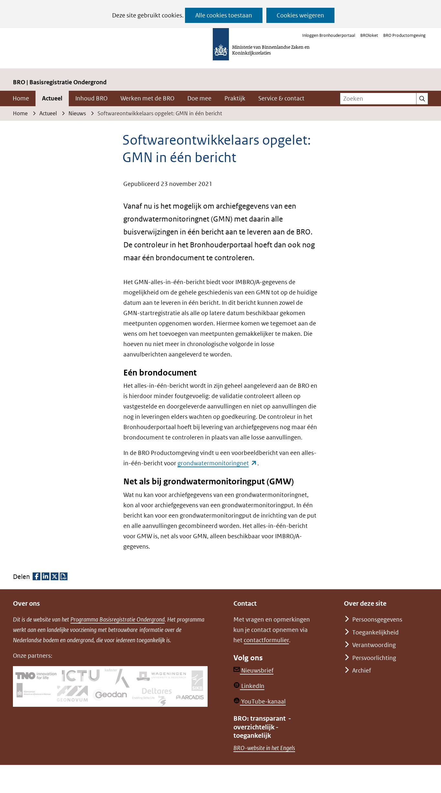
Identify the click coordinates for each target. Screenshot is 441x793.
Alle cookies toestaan (223, 15)
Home (21, 98)
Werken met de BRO (147, 98)
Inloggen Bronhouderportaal (328, 35)
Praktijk (234, 98)
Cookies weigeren (300, 15)
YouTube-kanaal (263, 701)
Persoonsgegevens (377, 619)
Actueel (52, 98)
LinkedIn (252, 686)
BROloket (369, 35)
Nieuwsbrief (256, 670)
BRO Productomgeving (404, 35)
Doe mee (199, 98)
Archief (361, 670)
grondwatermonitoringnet (217, 463)
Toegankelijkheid (375, 632)
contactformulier (266, 640)
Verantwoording (374, 645)
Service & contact (281, 98)
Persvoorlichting (374, 658)
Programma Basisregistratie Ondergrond (117, 619)
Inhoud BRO (91, 98)
